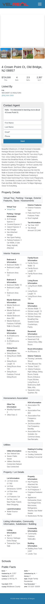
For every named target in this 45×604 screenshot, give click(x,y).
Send (23, 141)
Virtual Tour (11, 209)
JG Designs (31, 598)
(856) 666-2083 (8, 95)
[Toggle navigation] (39, 4)
